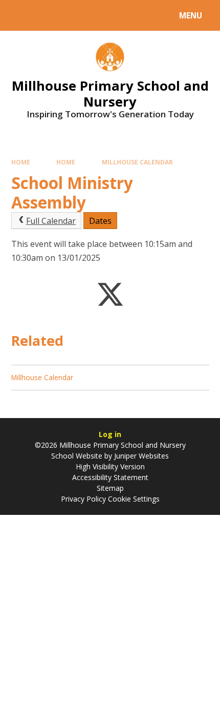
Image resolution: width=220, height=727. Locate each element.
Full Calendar (51, 220)
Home (20, 162)
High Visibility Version (110, 466)
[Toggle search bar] (20, 15)
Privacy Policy (83, 499)
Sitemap (110, 488)
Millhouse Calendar (137, 162)
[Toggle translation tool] (46, 15)
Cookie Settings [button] (134, 499)
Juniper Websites (141, 456)
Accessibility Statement (110, 477)
